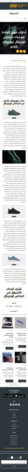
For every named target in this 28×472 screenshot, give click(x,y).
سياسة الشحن (14, 442)
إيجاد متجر (14, 417)
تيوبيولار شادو (10, 306)
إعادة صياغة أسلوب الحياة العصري (21, 369)
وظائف (14, 415)
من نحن (14, 412)
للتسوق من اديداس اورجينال (14, 293)
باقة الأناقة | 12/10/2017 (14, 27)
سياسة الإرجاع (14, 440)
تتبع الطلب (14, 428)
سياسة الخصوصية (14, 437)
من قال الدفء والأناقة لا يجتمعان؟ (7, 369)
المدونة (14, 13)
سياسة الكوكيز (14, 444)
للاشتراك (14, 466)
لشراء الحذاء (14, 288)
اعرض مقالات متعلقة (14, 384)
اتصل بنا (14, 424)
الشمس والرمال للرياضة (20, 277)
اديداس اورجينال (18, 306)
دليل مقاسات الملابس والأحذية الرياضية (8, 335)
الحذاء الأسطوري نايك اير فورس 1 (21, 334)
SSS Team (18, 61)
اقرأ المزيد (22, 346)
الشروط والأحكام (14, 435)
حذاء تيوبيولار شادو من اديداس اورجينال (14, 101)
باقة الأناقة (24, 330)
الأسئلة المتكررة (14, 426)
